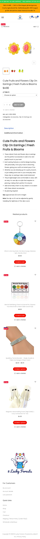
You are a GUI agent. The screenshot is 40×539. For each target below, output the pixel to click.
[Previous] (6, 48)
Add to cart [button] (21, 262)
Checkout (6, 515)
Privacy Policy (21, 537)
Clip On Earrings (24, 117)
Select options (20, 369)
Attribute (6, 92)
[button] (9, 110)
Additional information (13, 133)
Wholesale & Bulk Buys (10, 522)
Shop (4, 509)
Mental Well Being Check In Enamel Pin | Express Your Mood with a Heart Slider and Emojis (20, 305)
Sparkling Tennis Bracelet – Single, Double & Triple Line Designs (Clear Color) (20, 359)
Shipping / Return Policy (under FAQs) (15, 519)
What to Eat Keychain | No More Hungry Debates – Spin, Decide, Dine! (20, 252)
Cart (4, 512)
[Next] (34, 48)
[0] (30, 17)
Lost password (7, 495)
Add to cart (18, 105)
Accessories (14, 117)
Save (4, 24)
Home (5, 505)
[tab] (20, 128)
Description (9, 128)
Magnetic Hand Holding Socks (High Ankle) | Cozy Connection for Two (20, 413)
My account (7, 488)
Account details (8, 491)
